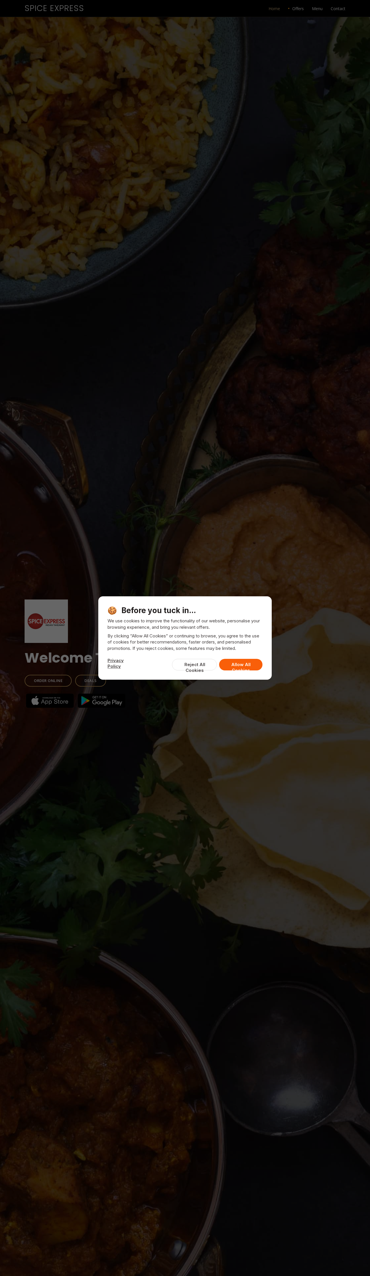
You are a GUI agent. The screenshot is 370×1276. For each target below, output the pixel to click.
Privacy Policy (116, 663)
